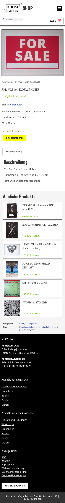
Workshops (8, 424)
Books (5, 395)
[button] (59, 8)
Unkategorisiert (31, 323)
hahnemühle (34, 327)
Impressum (8, 464)
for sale (27, 330)
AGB (4, 457)
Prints (9, 82)
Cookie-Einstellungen (14, 475)
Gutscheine (8, 391)
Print (33, 330)
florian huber (46, 327)
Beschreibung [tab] (13, 151)
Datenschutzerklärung (14, 471)
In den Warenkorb (15, 138)
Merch (5, 404)
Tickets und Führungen (14, 386)
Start (4, 82)
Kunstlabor (23, 327)
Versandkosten (14, 104)
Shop (28, 8)
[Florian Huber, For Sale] (32, 52)
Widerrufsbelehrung (13, 468)
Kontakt (6, 460)
